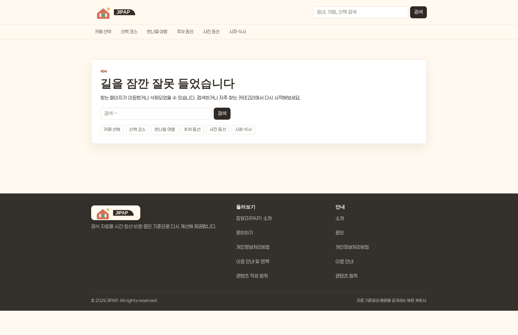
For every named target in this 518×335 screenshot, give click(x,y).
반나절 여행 (157, 31)
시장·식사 (237, 31)
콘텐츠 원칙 (346, 276)
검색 (418, 12)
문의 (339, 233)
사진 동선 (211, 31)
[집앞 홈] (116, 12)
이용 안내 (344, 262)
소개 (339, 218)
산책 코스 (129, 31)
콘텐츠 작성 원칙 (252, 276)
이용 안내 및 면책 (252, 262)
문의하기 (244, 233)
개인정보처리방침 (253, 247)
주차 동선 (185, 31)
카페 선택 (103, 31)
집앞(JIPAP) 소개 (254, 218)
